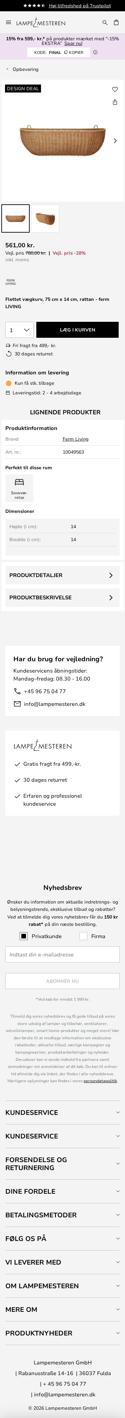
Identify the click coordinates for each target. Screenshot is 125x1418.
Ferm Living (76, 439)
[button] (15, 218)
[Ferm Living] (10, 282)
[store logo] (45, 22)
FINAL (58, 52)
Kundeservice (31, 1112)
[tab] (62, 1112)
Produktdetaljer (35, 575)
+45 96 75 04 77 (45, 691)
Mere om (21, 1309)
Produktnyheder (38, 1332)
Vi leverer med (33, 1262)
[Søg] (105, 22)
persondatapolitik (100, 1080)
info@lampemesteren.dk (54, 703)
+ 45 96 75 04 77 (64, 1383)
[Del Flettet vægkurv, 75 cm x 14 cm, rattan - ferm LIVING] (115, 102)
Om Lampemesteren (42, 1285)
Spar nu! (73, 43)
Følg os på (25, 1238)
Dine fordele (30, 1191)
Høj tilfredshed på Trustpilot (76, 5)
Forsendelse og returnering (36, 1163)
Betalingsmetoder (41, 1214)
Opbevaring (26, 69)
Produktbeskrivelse (40, 597)
